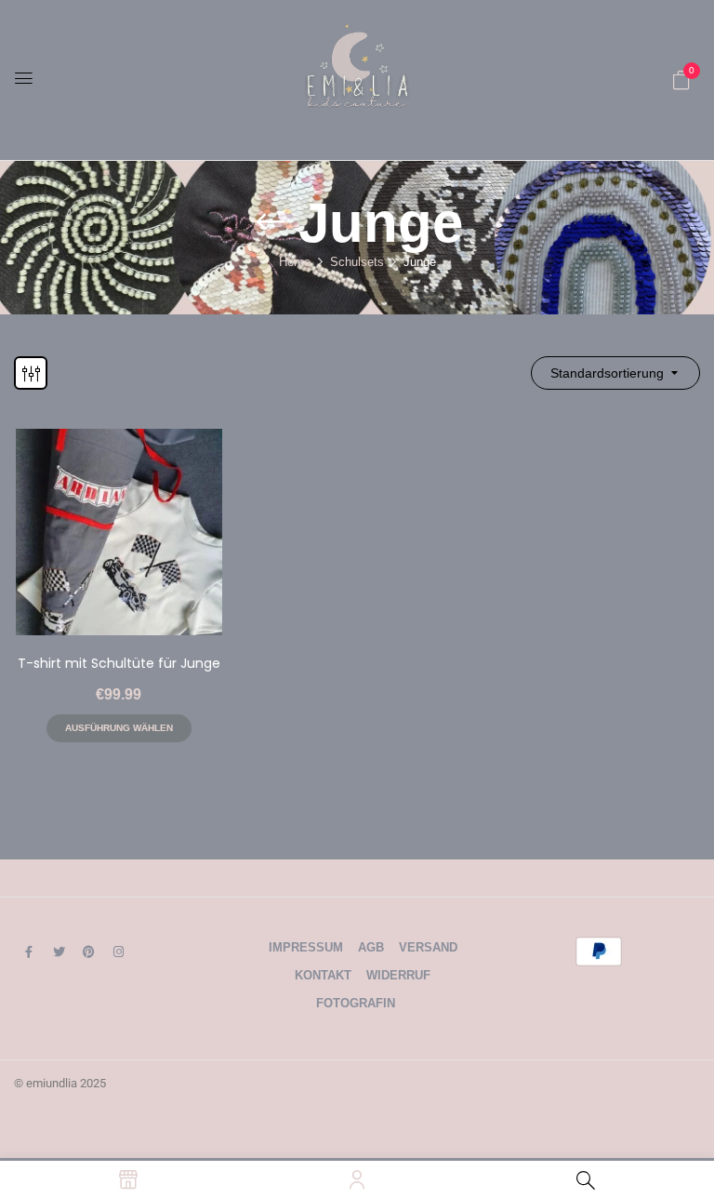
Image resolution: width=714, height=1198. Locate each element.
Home (295, 262)
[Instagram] (118, 951)
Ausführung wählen (119, 728)
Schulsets (357, 262)
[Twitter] (58, 951)
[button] (681, 80)
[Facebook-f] (29, 951)
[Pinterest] (88, 951)
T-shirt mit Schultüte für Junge (119, 663)
